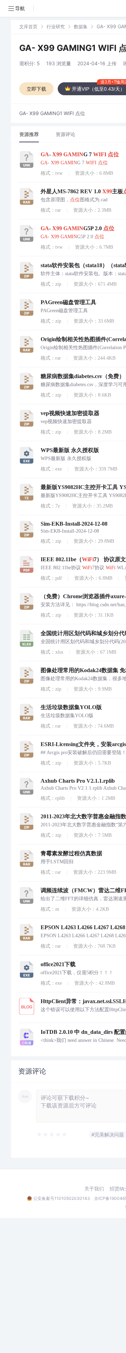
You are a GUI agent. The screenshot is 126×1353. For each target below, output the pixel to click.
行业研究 (56, 26)
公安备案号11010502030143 (61, 1198)
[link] (28, 26)
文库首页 (28, 26)
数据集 (81, 26)
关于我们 (94, 1189)
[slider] (52, 1134)
